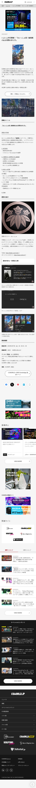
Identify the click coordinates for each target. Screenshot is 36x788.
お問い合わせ (21, 762)
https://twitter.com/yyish (12, 253)
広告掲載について (6, 762)
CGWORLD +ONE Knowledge (19, 70)
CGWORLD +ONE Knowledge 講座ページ (18, 373)
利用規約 (20, 759)
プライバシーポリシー (23, 765)
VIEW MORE (18, 461)
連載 (3, 703)
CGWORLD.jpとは (6, 759)
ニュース (8, 5)
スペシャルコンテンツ (8, 707)
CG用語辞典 (5, 711)
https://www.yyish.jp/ (19, 255)
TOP (3, 5)
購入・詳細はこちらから (18, 94)
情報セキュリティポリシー (8, 765)
